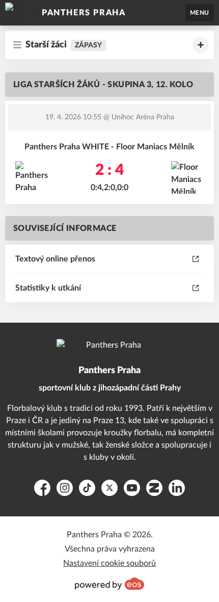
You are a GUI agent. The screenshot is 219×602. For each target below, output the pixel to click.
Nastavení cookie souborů (109, 563)
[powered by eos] (109, 584)
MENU (199, 13)
